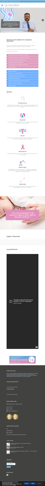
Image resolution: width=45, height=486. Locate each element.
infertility (29, 187)
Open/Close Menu (2, 5)
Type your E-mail (10, 462)
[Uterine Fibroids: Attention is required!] (8, 448)
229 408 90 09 (10, 430)
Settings (39, 483)
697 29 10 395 (9, 432)
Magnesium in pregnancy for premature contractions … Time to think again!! (23, 451)
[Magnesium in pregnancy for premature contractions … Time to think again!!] (8, 452)
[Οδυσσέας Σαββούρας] (11, 5)
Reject (33, 483)
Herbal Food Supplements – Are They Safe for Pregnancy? (20, 443)
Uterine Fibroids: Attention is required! (17, 447)
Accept (26, 483)
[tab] (22, 55)
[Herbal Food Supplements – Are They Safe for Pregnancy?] (8, 444)
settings (14, 484)
